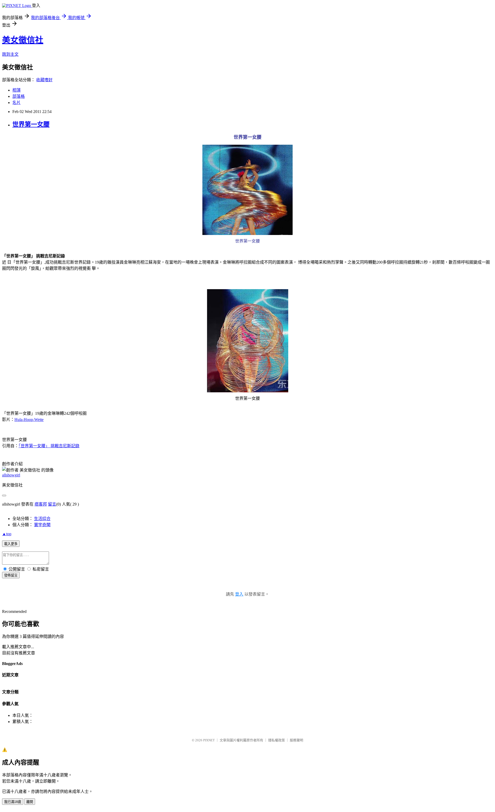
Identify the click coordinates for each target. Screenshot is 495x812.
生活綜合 (42, 518)
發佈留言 (11, 575)
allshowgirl (11, 475)
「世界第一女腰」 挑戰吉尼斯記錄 (49, 446)
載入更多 (11, 544)
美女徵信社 (22, 40)
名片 (16, 102)
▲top (6, 534)
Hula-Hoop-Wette (29, 419)
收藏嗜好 (44, 80)
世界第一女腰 (31, 124)
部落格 (18, 96)
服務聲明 (296, 740)
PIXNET (209, 740)
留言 (52, 504)
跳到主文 (10, 54)
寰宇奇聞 (42, 525)
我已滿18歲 (12, 802)
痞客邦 (41, 504)
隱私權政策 (276, 740)
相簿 (16, 90)
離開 (29, 802)
